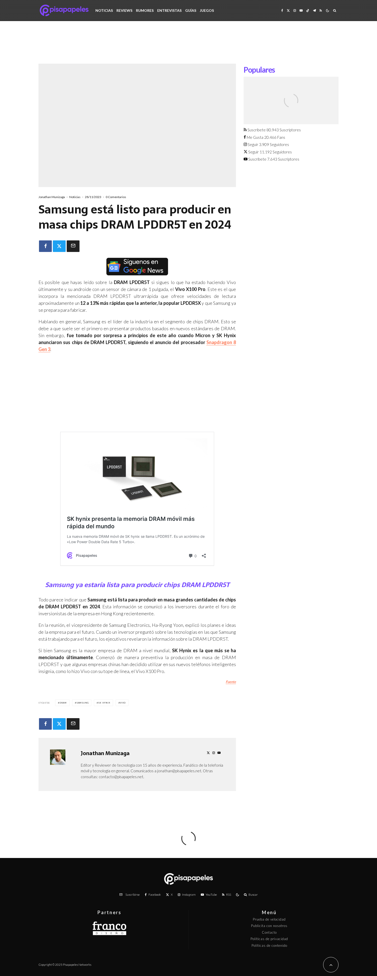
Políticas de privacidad (269, 939)
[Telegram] (314, 10)
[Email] (73, 246)
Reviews (124, 10)
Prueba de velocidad (269, 919)
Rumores (145, 10)
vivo (122, 702)
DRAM (63, 702)
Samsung (82, 702)
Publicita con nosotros (269, 926)
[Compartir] (45, 246)
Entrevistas (169, 10)
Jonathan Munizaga (51, 197)
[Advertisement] (188, 46)
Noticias (104, 10)
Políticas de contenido (269, 945)
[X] (288, 10)
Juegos (207, 10)
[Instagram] (295, 10)
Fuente (231, 682)
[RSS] (321, 10)
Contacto (269, 932)
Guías (190, 10)
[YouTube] (301, 10)
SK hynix (104, 702)
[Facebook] (282, 10)
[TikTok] (307, 10)
